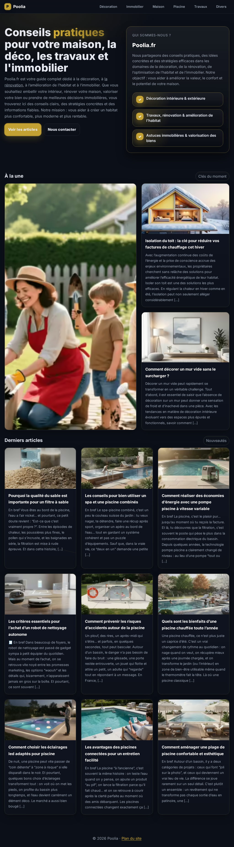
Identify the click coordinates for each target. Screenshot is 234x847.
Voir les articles (22, 129)
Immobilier (135, 6)
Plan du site (131, 838)
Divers (221, 6)
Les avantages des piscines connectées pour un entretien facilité (112, 753)
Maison (158, 6)
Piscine (179, 6)
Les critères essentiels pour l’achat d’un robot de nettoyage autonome (37, 628)
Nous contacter (62, 129)
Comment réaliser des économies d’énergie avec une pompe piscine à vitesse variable (193, 502)
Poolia (19, 6)
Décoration (108, 6)
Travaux (200, 6)
